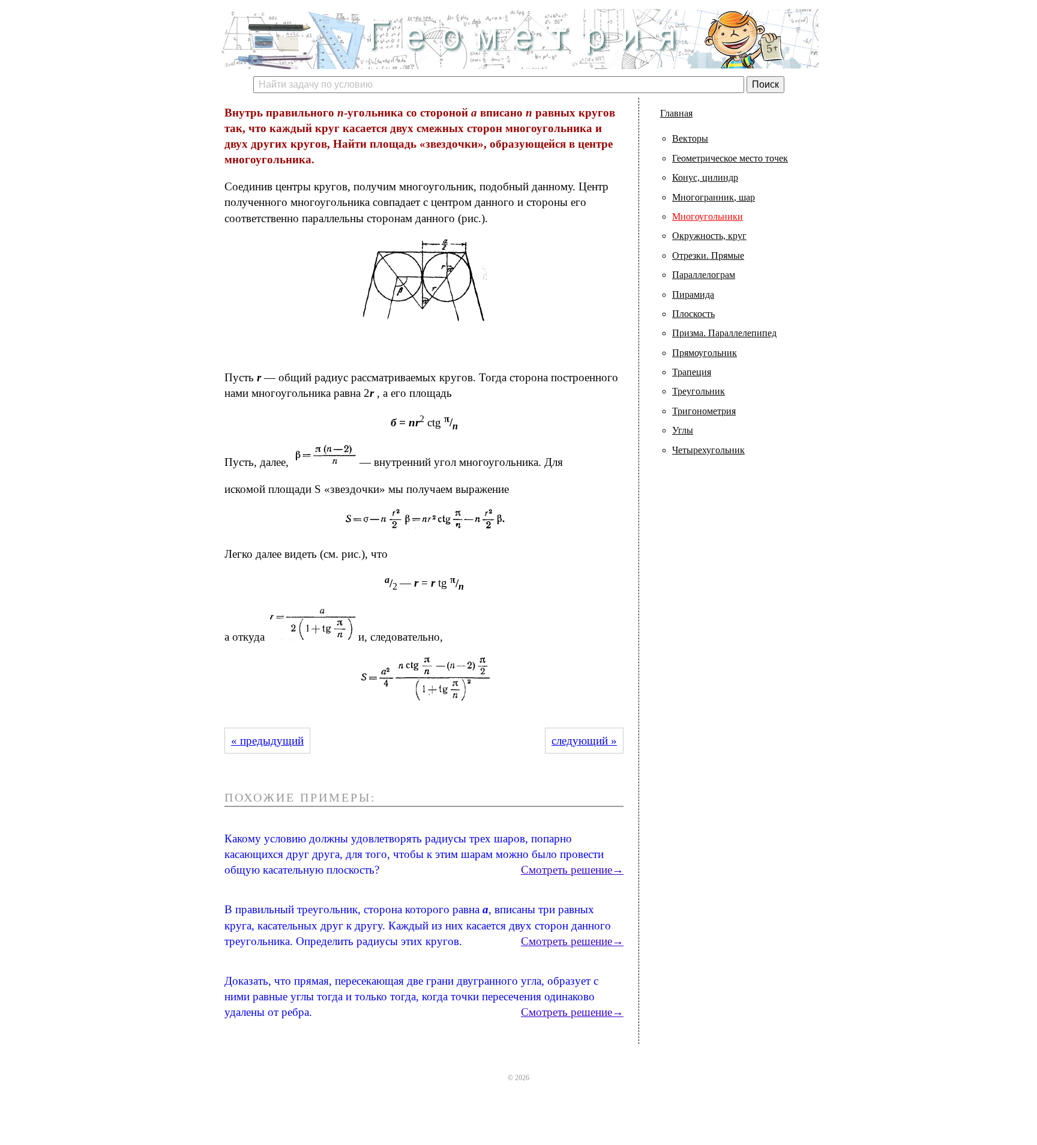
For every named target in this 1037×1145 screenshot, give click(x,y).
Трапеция (691, 372)
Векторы (690, 138)
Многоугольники (707, 216)
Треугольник (698, 391)
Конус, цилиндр (705, 177)
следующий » (584, 740)
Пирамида (693, 294)
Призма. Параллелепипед (724, 333)
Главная (676, 113)
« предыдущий (267, 740)
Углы (682, 430)
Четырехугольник (708, 450)
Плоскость (693, 314)
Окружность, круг (709, 236)
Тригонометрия (704, 411)
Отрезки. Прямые (708, 255)
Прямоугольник (704, 353)
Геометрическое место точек (730, 158)
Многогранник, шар (713, 197)
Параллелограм (703, 275)
